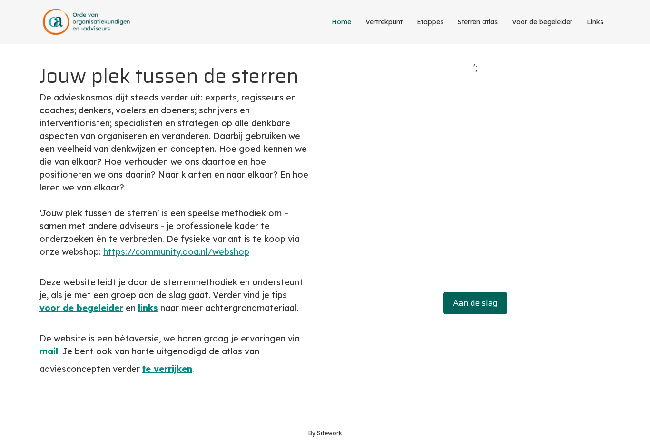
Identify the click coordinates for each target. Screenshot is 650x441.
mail (48, 351)
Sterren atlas (478, 22)
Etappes (430, 22)
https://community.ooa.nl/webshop (176, 251)
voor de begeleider (81, 307)
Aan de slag (475, 303)
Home (341, 22)
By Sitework (325, 433)
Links (595, 22)
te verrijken (167, 368)
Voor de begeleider (542, 22)
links (148, 307)
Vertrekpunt (384, 22)
